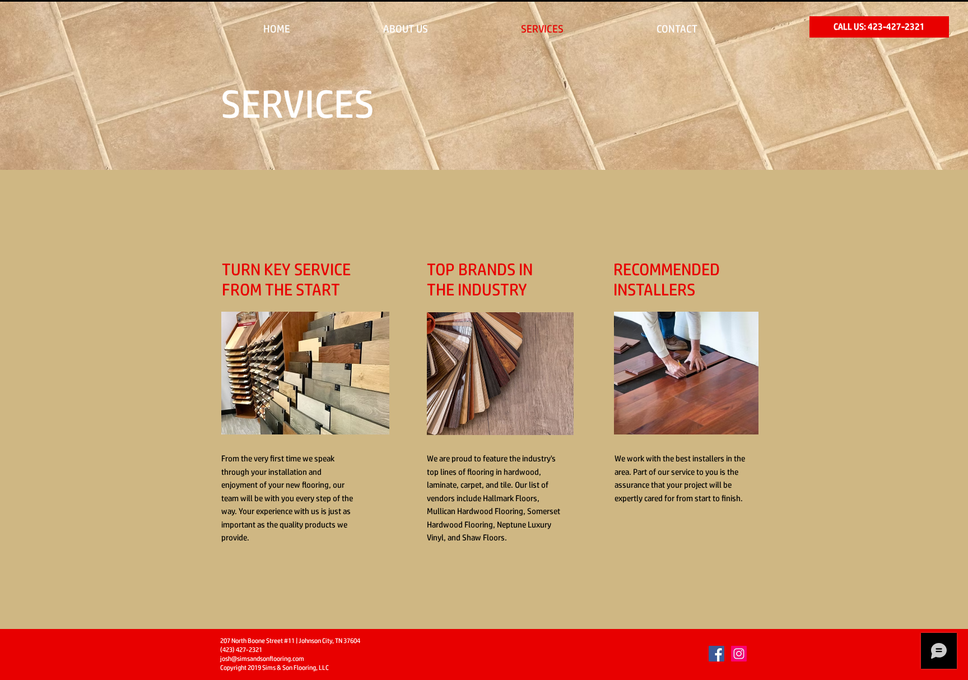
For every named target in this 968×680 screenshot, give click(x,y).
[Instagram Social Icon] (739, 654)
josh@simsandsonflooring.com (262, 659)
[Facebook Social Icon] (716, 654)
